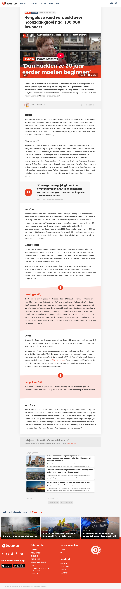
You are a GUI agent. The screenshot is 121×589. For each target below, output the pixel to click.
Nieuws (23, 3)
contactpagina (71, 444)
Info (57, 3)
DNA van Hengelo (58, 360)
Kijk (51, 3)
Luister (43, 3)
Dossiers (33, 3)
